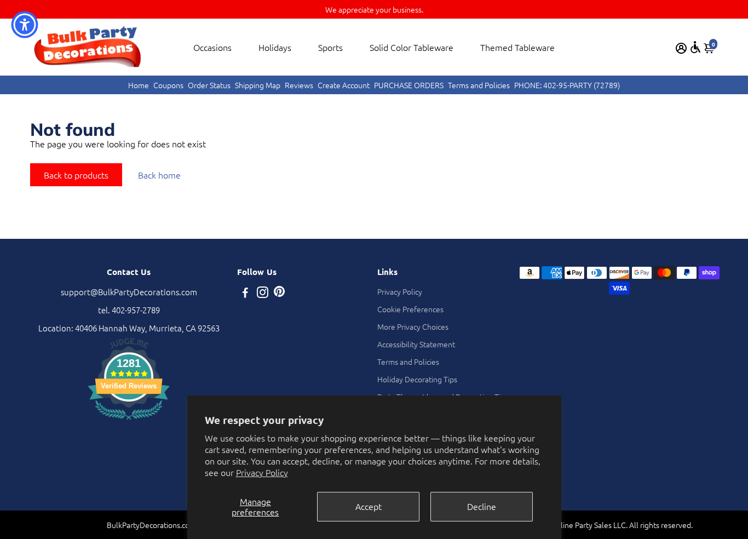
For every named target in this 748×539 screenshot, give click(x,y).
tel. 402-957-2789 (129, 310)
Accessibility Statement (416, 344)
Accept (368, 506)
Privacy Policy (262, 472)
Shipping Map (257, 84)
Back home (159, 175)
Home (138, 84)
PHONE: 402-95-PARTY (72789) (567, 84)
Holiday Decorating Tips (417, 379)
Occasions (212, 47)
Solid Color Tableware (411, 47)
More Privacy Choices (412, 326)
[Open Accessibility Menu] (695, 47)
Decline (481, 506)
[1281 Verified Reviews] (128, 421)
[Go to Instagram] (262, 293)
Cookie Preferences (410, 308)
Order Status (209, 84)
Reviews (299, 84)
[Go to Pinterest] (279, 293)
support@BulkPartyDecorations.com (129, 291)
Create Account (344, 84)
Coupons (168, 84)
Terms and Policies (479, 84)
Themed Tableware (517, 47)
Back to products (76, 175)
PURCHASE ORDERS (409, 84)
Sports (330, 47)
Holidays (274, 47)
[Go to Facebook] (245, 293)
